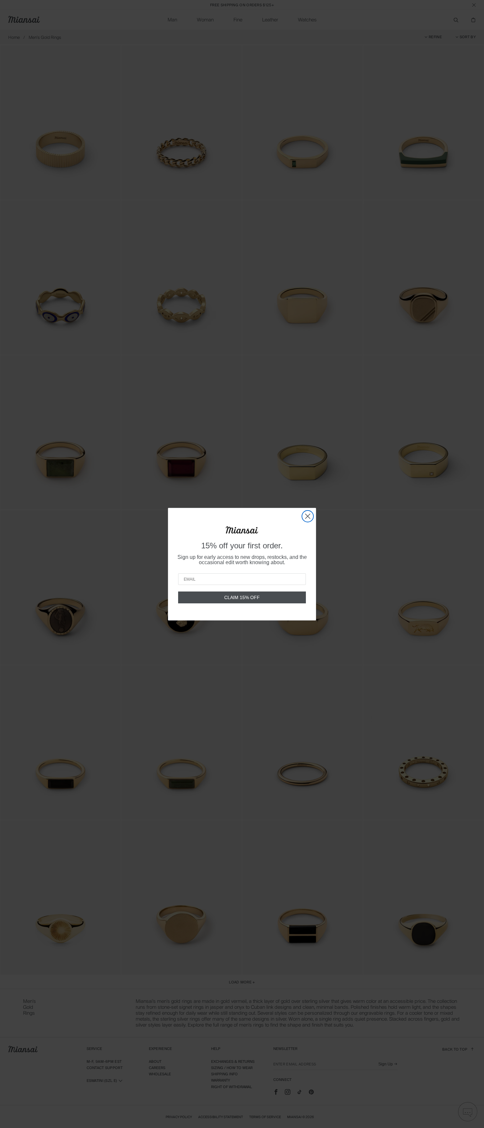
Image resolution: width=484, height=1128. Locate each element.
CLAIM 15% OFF (242, 597)
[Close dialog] (307, 516)
